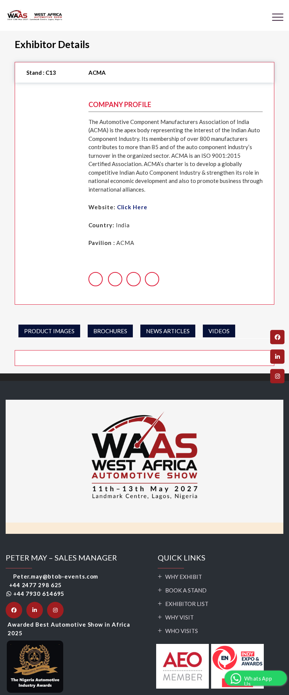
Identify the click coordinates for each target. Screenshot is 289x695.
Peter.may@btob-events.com (55, 576)
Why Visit (179, 617)
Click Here (132, 207)
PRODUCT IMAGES (49, 331)
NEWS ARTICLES (168, 331)
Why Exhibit (183, 576)
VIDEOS (219, 331)
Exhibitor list (186, 603)
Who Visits (181, 630)
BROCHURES (110, 331)
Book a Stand (186, 590)
